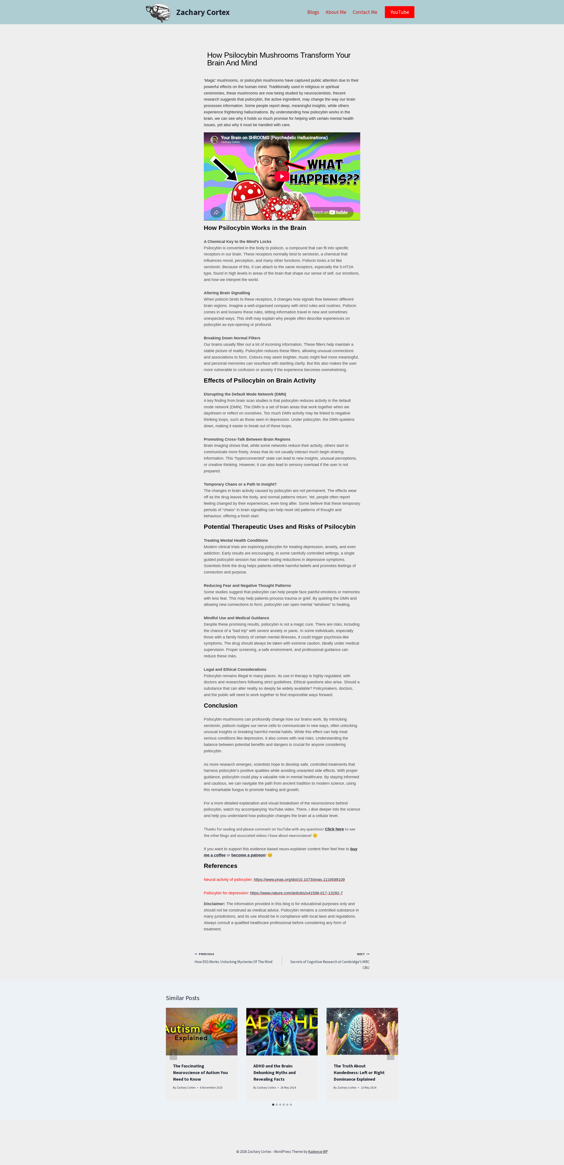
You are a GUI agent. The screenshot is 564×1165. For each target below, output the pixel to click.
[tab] (273, 1105)
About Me (336, 12)
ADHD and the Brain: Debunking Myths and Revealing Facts (274, 1072)
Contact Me (365, 12)
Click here (334, 829)
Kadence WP (318, 1151)
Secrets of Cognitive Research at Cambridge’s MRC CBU (329, 961)
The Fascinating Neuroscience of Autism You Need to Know (200, 1072)
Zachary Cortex (186, 1087)
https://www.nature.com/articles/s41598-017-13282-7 (296, 893)
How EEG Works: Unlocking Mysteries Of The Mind (234, 958)
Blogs (313, 12)
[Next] (390, 1054)
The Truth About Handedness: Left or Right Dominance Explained (359, 1072)
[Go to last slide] (173, 1054)
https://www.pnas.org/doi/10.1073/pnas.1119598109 (299, 879)
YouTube (399, 12)
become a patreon (248, 855)
